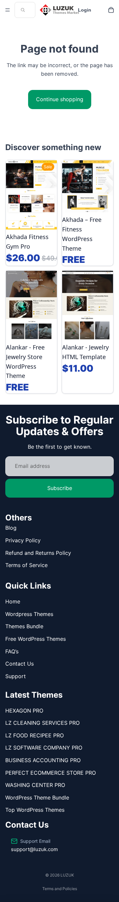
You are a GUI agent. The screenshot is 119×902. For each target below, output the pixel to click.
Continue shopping (59, 99)
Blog (11, 527)
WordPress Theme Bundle (37, 797)
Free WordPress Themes (35, 639)
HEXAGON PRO (24, 710)
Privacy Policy (23, 540)
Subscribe (59, 488)
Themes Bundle (24, 626)
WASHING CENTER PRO (35, 785)
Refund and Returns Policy (38, 553)
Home (12, 601)
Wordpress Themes (29, 614)
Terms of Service (26, 565)
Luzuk (67, 875)
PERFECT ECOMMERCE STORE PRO (50, 772)
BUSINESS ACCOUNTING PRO (43, 760)
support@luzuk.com (34, 849)
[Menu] (7, 10)
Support (15, 676)
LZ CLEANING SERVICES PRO (42, 722)
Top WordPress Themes (34, 809)
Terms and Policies (59, 888)
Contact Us (19, 663)
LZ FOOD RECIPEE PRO (34, 735)
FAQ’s (12, 651)
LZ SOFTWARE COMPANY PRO (43, 747)
